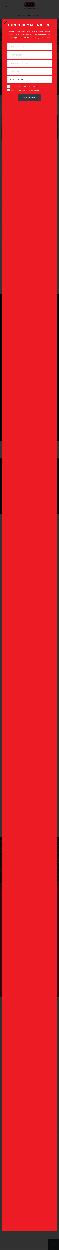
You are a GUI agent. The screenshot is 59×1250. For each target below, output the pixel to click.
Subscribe (29, 98)
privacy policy (42, 86)
